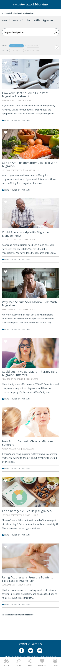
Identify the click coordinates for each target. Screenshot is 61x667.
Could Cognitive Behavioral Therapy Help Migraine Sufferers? (29, 373)
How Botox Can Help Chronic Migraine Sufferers (27, 442)
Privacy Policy (33, 656)
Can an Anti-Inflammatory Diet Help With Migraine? (29, 164)
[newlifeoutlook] (30, 4)
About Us (9, 656)
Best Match (16, 46)
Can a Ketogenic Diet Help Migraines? (27, 511)
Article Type (33, 50)
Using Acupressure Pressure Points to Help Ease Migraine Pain (27, 579)
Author (16, 50)
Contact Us (20, 656)
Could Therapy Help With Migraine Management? (25, 233)
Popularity (33, 46)
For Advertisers (48, 656)
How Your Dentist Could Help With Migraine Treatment (25, 94)
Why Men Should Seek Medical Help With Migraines (29, 303)
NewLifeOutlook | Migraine (17, 120)
